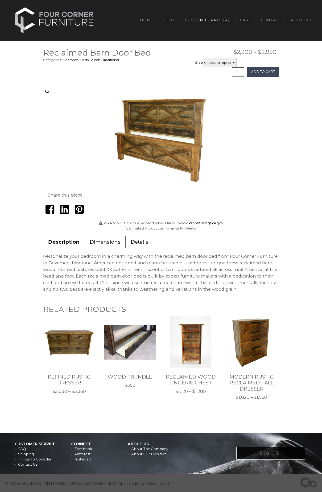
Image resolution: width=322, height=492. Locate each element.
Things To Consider (34, 459)
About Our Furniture (149, 454)
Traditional (110, 60)
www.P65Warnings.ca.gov (200, 223)
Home (146, 20)
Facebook (83, 449)
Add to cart (263, 72)
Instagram (83, 459)
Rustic (95, 60)
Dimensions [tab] (105, 242)
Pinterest (83, 454)
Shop (169, 20)
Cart (246, 20)
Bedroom (70, 60)
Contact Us (27, 464)
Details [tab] (139, 242)
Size (199, 62)
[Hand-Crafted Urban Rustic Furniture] (54, 33)
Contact (271, 20)
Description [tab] (63, 242)
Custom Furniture (208, 20)
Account (301, 20)
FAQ (22, 449)
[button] (161, 141)
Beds (84, 60)
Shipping (26, 454)
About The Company (149, 449)
